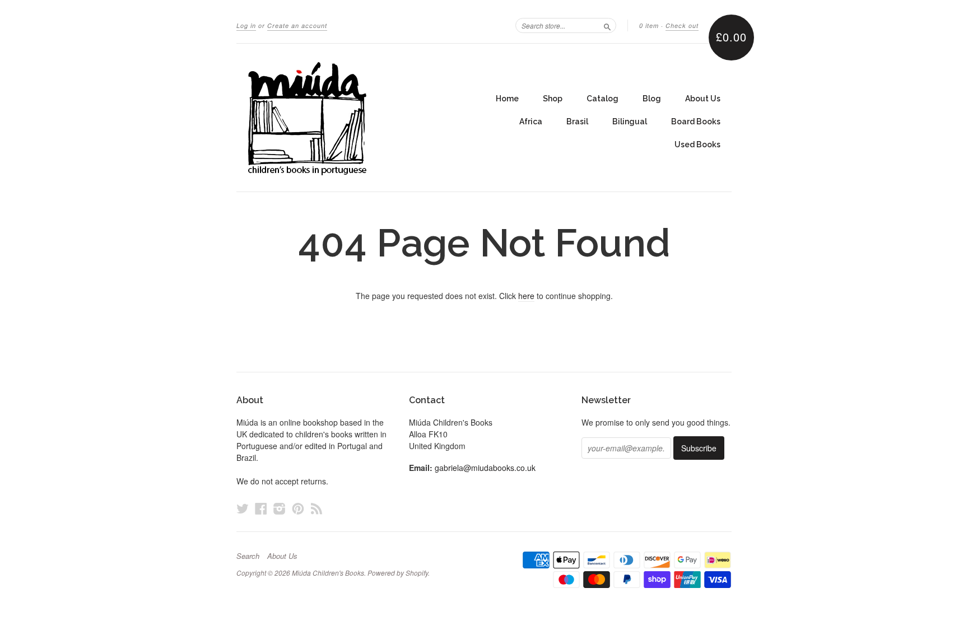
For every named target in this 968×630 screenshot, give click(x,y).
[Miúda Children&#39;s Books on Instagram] (279, 508)
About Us (702, 98)
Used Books (697, 144)
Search (247, 556)
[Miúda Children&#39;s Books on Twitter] (242, 508)
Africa (530, 121)
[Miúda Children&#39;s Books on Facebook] (261, 508)
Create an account (297, 25)
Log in (246, 25)
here (526, 295)
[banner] (339, 117)
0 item (649, 25)
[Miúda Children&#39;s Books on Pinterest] (298, 508)
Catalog (602, 98)
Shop (552, 98)
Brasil (577, 121)
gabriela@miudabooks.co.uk (485, 467)
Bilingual (629, 121)
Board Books (695, 121)
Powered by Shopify (397, 572)
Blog (652, 98)
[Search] (607, 25)
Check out (682, 25)
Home (507, 98)
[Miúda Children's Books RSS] (316, 508)
